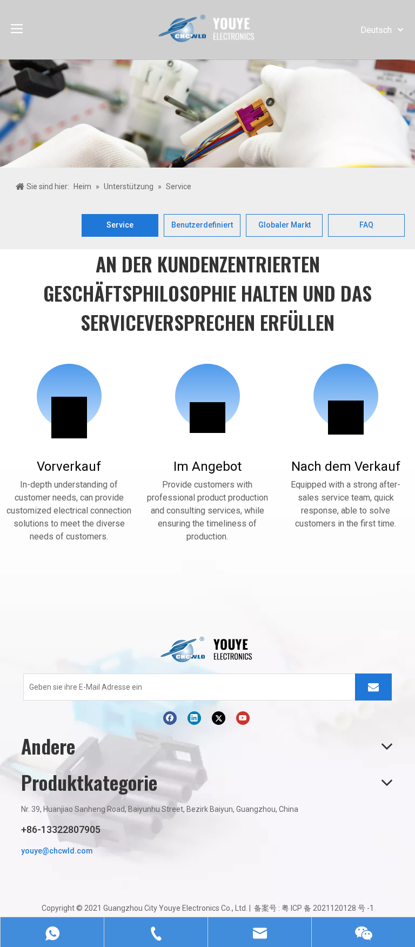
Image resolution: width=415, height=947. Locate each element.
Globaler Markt (284, 225)
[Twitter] (218, 718)
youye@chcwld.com (57, 850)
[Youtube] (243, 718)
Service (119, 225)
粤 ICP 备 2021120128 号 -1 (328, 908)
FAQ (366, 225)
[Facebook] (170, 718)
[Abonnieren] (373, 687)
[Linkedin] (194, 718)
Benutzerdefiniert (202, 225)
